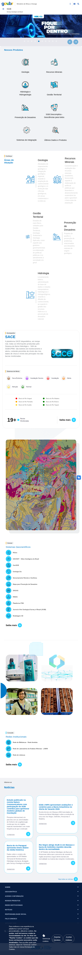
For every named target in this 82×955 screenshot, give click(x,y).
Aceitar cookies (69, 938)
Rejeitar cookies (57, 938)
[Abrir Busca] (78, 4)
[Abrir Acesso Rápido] (70, 4)
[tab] (24, 41)
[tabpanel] (41, 26)
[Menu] (3, 9)
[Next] (75, 41)
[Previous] (69, 41)
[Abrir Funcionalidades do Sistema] (74, 4)
